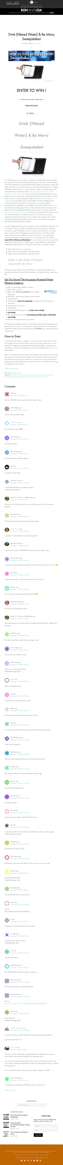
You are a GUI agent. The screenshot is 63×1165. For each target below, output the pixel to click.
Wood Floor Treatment (45, 1152)
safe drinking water (32, 377)
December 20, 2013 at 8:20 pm (19, 890)
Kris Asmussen (14, 422)
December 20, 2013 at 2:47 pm (19, 813)
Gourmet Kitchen (10, 1151)
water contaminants (43, 377)
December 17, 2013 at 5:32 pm (19, 619)
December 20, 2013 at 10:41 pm (20, 1013)
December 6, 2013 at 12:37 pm (19, 468)
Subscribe (38, 1135)
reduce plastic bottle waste (21, 377)
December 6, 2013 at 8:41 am (19, 395)
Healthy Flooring (44, 1151)
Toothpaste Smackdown (33, 1152)
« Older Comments (10, 1090)
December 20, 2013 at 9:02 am (19, 711)
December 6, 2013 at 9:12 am (19, 425)
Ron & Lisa (13, 1047)
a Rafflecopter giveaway (12, 368)
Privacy (28, 1155)
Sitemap (46, 1155)
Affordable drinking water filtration (20, 375)
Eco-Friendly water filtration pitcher (43, 375)
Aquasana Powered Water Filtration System (17, 212)
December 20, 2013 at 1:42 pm (19, 798)
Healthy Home (53, 348)
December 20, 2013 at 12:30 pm (20, 769)
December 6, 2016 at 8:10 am (19, 1080)
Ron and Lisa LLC (23, 1155)
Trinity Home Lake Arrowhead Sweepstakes (18, 1116)
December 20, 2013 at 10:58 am (20, 725)
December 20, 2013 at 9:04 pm (19, 905)
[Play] (32, 2)
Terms (32, 1155)
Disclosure (36, 1155)
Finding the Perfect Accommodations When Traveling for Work (20, 1125)
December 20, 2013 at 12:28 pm (20, 754)
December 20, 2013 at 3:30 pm (19, 844)
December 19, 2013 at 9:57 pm (19, 681)
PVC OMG (19, 1152)
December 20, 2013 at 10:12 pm (20, 982)
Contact (41, 1155)
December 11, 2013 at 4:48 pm (19, 517)
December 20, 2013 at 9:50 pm (19, 953)
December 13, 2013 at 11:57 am (19, 575)
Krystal (12, 679)
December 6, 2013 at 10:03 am (19, 439)
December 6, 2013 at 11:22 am (19, 454)
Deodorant (16, 1151)
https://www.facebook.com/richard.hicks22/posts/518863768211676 (25, 1003)
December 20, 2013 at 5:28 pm (19, 859)
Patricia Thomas (14, 529)
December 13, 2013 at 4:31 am (19, 560)
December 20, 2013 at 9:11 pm (19, 921)
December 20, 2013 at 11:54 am (20, 740)
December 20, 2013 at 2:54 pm (19, 827)
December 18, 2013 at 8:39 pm (19, 635)
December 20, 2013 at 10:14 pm (20, 997)
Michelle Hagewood (16, 1028)
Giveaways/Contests (16, 373)
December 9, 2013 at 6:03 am (19, 500)
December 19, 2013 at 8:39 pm (19, 665)
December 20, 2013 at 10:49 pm (20, 1030)
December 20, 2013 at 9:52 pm (19, 967)
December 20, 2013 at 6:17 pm (19, 873)
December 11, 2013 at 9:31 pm (19, 546)
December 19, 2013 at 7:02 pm (19, 650)
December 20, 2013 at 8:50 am (19, 696)
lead (22, 249)
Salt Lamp (25, 1152)
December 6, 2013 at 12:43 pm (19, 483)
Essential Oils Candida (25, 1151)
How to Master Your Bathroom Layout (19, 1133)
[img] (28, 2)
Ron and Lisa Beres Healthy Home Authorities (31, 10)
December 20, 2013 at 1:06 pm (19, 783)
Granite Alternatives (35, 1151)
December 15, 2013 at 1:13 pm (19, 604)
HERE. (35, 215)
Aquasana (54, 205)
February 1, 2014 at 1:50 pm (18, 1050)
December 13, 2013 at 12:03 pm (20, 589)
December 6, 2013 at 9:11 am (19, 410)
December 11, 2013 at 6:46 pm (19, 531)
